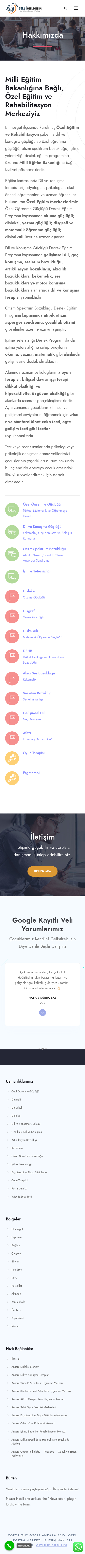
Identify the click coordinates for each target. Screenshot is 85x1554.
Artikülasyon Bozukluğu (24, 1140)
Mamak (15, 1326)
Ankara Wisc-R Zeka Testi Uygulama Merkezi (37, 1383)
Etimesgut (17, 1229)
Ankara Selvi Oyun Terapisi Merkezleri (33, 1407)
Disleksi (16, 1116)
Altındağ (16, 1294)
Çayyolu (16, 1253)
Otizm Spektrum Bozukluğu (27, 1156)
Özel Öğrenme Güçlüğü (25, 1091)
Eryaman (16, 1237)
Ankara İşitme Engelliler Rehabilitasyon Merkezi (38, 1431)
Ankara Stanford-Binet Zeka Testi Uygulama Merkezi (41, 1391)
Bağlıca (15, 1245)
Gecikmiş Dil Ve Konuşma (26, 1132)
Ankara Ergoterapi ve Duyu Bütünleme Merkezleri (39, 1415)
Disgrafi (16, 1099)
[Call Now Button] (9, 1546)
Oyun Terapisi (19, 1180)
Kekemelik (17, 1148)
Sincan (15, 1261)
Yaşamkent (17, 1318)
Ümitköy (16, 1310)
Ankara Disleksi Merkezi (25, 1367)
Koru (14, 1278)
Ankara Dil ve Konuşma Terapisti (30, 1375)
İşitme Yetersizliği (21, 1164)
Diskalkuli (17, 1108)
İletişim (15, 1359)
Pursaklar (16, 1286)
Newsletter (57, 1498)
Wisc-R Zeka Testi (21, 1197)
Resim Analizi (19, 1188)
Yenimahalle (18, 1302)
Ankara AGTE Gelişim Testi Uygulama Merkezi (38, 1399)
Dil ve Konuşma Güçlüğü (25, 1124)
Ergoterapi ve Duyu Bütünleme (29, 1172)
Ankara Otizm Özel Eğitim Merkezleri (33, 1423)
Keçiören (16, 1270)
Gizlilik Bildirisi (51, 1545)
